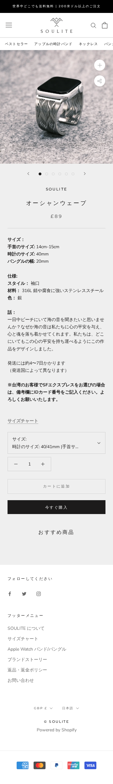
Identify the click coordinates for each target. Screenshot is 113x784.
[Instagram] (38, 593)
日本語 (67, 708)
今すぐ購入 (56, 507)
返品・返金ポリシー (27, 670)
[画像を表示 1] (40, 174)
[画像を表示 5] (66, 174)
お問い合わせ (21, 680)
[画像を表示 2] (46, 174)
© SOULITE (56, 721)
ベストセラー (16, 44)
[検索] (93, 25)
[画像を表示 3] (53, 174)
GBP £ (40, 708)
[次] (85, 173)
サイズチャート (23, 421)
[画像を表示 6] (73, 174)
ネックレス (88, 44)
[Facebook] (10, 593)
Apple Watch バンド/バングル (37, 649)
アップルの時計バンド (53, 44)
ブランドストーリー (27, 660)
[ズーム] (99, 65)
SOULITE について (26, 628)
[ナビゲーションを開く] (9, 25)
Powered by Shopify (57, 730)
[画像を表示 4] (59, 174)
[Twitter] (24, 593)
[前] (28, 173)
